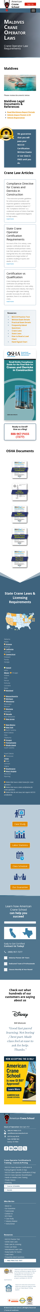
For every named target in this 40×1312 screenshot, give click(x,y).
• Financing (8, 1183)
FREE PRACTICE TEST (13, 1261)
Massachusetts (12, 696)
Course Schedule (12, 1186)
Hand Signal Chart (19, 342)
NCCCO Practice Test (21, 317)
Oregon (9, 740)
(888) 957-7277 (15, 951)
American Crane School (13, 1308)
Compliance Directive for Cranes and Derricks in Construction (20, 189)
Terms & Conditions (12, 1310)
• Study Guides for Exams (12, 1252)
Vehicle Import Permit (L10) (19, 115)
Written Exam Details (21, 319)
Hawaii (8, 668)
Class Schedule (20, 866)
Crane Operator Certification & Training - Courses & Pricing (17, 1161)
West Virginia (11, 771)
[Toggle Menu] (33, 10)
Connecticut (10, 654)
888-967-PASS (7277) (20, 435)
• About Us (7, 1206)
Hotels (8, 1190)
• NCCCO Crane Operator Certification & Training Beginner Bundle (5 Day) (18, 1168)
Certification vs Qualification (16, 275)
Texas (6, 759)
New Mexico (10, 725)
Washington (10, 769)
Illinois (6, 673)
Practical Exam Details (21, 322)
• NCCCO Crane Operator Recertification (18, 1175)
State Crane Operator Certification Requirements (15, 234)
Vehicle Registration (16, 118)
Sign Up (30, 4)
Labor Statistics (20, 845)
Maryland (9, 691)
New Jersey (10, 719)
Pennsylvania (11, 743)
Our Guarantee (20, 887)
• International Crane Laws (13, 1249)
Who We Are (9, 1201)
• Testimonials (9, 1211)
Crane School (17, 4)
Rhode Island (11, 745)
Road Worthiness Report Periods (21, 112)
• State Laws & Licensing (12, 1244)
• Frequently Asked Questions (14, 1257)
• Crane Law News (10, 1247)
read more (10, 219)
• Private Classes (9, 1180)
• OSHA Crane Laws (11, 1242)
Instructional (9, 1224)
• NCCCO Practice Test (12, 1239)
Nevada (9, 714)
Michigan (9, 699)
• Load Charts (8, 1254)
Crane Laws (17, 331)
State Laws (16, 333)
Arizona (9, 644)
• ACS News (8, 1216)
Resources (8, 1235)
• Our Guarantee (9, 1208)
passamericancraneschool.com (18, 1133)
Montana (9, 709)
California (9, 649)
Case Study (20, 824)
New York (9, 727)
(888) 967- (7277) (14, 1130)
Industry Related (10, 1221)
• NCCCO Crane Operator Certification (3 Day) (20, 1172)
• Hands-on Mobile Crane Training (15, 1177)
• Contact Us (8, 1214)
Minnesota (10, 701)
